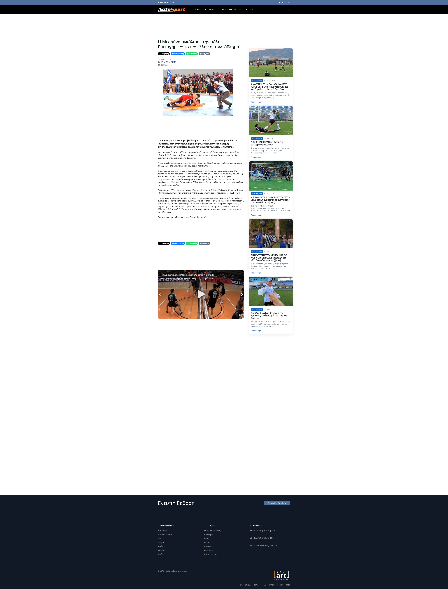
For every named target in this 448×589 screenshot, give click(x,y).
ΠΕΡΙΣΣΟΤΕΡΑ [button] (227, 9)
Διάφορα (208, 546)
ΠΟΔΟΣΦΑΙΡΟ (257, 81)
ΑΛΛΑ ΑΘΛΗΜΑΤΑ (168, 62)
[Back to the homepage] (172, 9)
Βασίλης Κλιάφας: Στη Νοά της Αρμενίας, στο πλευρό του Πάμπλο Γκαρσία (269, 315)
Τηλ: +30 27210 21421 (263, 538)
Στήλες (161, 546)
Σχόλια (161, 554)
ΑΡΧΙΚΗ (198, 9)
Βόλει (206, 542)
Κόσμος (161, 542)
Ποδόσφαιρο (209, 534)
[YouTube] (289, 2)
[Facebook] (279, 2)
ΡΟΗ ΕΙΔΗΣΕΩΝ (246, 9)
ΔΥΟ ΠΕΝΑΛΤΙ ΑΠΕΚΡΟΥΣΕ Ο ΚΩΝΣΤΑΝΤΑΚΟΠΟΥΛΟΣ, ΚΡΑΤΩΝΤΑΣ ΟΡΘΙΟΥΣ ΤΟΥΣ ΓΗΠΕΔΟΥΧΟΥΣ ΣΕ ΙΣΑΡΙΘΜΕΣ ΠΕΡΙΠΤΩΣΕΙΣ (271, 208)
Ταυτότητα (285, 585)
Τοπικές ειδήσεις (165, 534)
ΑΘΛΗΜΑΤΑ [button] (210, 9)
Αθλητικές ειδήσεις (212, 530)
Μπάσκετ (208, 538)
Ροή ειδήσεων (164, 530)
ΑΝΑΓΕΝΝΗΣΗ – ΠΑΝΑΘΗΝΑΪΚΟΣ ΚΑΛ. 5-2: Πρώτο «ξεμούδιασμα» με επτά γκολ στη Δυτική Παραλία (269, 87)
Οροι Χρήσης (269, 585)
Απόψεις (161, 550)
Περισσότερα (256, 102)
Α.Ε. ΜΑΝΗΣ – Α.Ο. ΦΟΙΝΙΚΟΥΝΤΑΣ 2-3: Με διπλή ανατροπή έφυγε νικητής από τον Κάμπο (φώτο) (270, 200)
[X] (283, 2)
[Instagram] (286, 2)
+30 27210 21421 (167, 2)
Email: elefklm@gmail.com (265, 545)
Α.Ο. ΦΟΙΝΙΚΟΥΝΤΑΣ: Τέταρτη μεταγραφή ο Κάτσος (267, 143)
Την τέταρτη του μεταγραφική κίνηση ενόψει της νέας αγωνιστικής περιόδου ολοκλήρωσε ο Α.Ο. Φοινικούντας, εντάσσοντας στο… (270, 150)
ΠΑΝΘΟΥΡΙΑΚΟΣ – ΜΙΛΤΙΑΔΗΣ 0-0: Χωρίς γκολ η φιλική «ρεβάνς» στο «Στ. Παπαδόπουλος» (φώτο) (269, 258)
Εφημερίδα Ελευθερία (277, 503)
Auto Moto (208, 550)
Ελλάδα (161, 538)
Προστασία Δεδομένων (249, 585)
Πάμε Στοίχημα (211, 554)
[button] (289, 9)
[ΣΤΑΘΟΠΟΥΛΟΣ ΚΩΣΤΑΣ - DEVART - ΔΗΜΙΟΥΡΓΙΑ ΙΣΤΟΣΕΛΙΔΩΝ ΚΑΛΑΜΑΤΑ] (281, 574)
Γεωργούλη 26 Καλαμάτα (264, 530)
